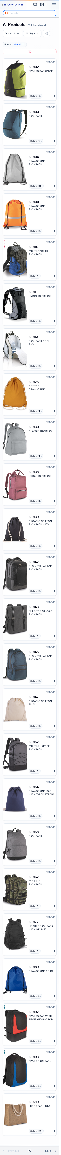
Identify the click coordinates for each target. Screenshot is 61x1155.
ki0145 (34, 652)
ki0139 (34, 517)
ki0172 (33, 922)
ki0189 (34, 967)
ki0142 (34, 562)
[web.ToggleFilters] (46, 33)
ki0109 (34, 202)
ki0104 (34, 157)
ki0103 (34, 112)
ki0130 (34, 427)
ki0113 (33, 337)
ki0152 (34, 742)
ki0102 (34, 67)
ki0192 (34, 1012)
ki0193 (34, 1057)
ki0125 (34, 382)
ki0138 (34, 472)
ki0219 (34, 1102)
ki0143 (34, 607)
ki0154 (34, 787)
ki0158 (34, 832)
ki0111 (33, 292)
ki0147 (33, 697)
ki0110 (33, 247)
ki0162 (34, 877)
